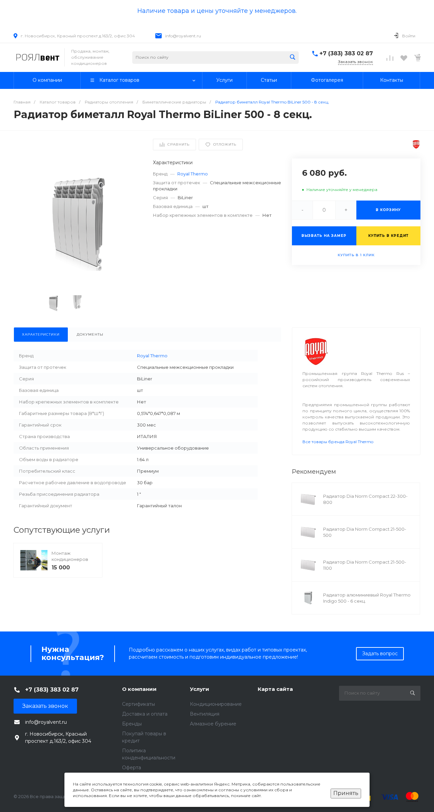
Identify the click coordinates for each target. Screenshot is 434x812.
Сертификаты (138, 704)
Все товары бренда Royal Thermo (337, 441)
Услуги (199, 689)
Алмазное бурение (213, 724)
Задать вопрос (380, 653)
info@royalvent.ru (183, 35)
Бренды (132, 724)
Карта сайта (275, 689)
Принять (345, 793)
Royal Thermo (192, 173)
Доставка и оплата (144, 714)
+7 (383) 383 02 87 (346, 53)
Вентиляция (204, 714)
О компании (139, 689)
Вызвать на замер (324, 235)
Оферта (131, 767)
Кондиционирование (216, 704)
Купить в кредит (388, 235)
